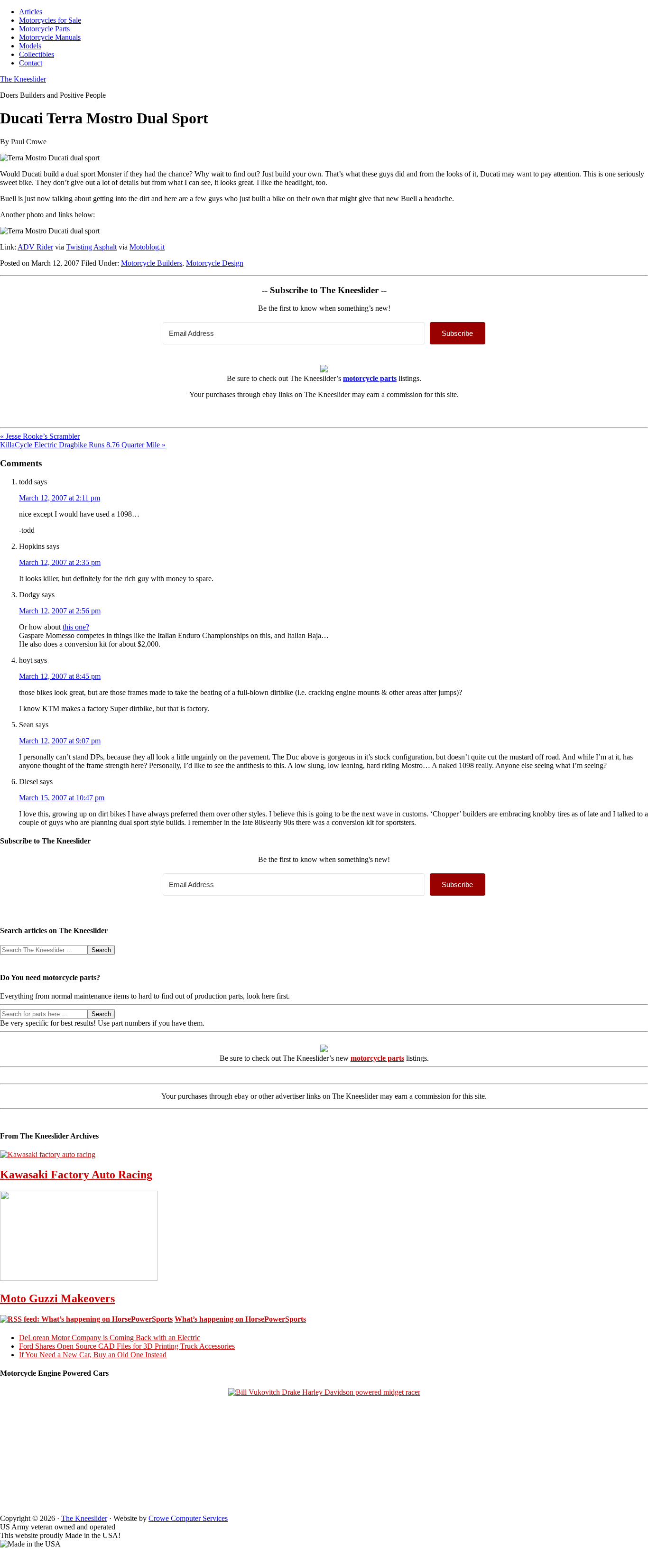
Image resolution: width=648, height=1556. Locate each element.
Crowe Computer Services (188, 1518)
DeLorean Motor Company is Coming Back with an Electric (109, 1338)
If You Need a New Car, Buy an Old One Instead (93, 1355)
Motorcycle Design (214, 263)
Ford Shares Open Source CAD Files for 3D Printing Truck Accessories (127, 1346)
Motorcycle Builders (151, 263)
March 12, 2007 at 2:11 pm (59, 498)
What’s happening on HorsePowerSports (240, 1319)
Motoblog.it (147, 247)
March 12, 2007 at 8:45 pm (60, 676)
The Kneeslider (23, 79)
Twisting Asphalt (91, 247)
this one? (76, 627)
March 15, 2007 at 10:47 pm (61, 798)
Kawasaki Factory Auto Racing (76, 1174)
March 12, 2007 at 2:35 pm (60, 562)
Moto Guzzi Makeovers (57, 1298)
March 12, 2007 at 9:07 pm (60, 741)
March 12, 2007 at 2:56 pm (60, 611)
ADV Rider (35, 247)
